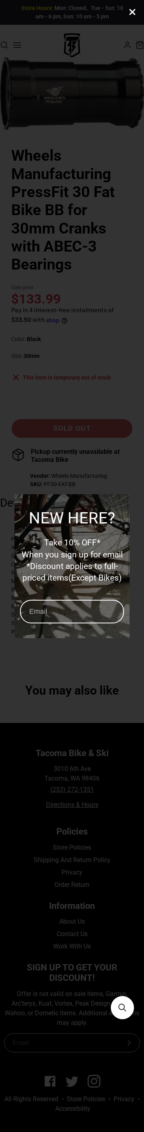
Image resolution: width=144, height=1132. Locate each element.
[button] (122, 1007)
